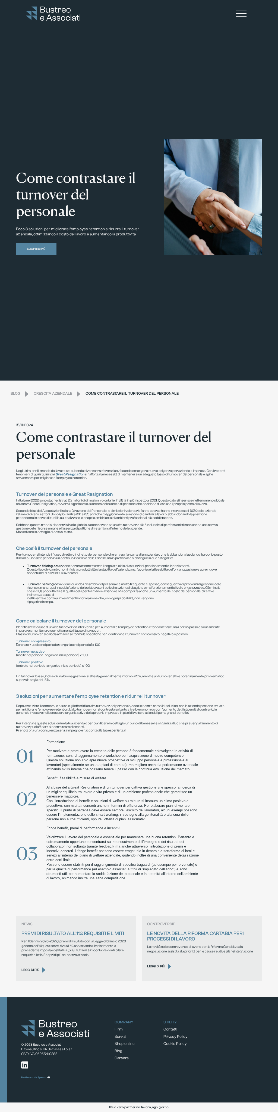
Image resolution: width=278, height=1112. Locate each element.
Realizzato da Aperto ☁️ (35, 1077)
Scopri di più (36, 249)
